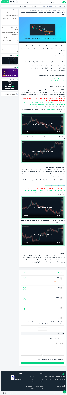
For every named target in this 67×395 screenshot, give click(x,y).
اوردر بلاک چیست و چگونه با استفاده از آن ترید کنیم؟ (55, 185)
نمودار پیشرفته (23, 2)
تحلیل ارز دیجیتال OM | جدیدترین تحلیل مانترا (11, 37)
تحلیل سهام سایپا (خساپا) (14, 46)
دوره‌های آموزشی (51, 2)
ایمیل (41, 354)
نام (63, 354)
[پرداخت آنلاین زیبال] (12, 379)
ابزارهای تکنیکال (49, 10)
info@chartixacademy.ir (60, 386)
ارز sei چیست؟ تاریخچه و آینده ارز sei (12, 15)
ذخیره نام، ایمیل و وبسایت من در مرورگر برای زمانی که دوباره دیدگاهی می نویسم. (50, 359)
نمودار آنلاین (41, 384)
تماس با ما (32, 376)
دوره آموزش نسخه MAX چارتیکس (30, 387)
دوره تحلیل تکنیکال (31, 384)
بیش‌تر (28, 2)
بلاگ (46, 2)
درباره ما (42, 379)
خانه (56, 2)
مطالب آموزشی (43, 10)
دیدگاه (63, 341)
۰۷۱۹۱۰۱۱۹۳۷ (62, 385)
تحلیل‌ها (37, 2)
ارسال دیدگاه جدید (24, 272)
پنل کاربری (41, 376)
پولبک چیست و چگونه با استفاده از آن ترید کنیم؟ (10, 23)
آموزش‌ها (32, 2)
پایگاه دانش (42, 2)
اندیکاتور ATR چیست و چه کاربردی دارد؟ (11, 12)
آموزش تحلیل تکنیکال (61, 10)
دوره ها (32, 379)
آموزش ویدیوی (55, 10)
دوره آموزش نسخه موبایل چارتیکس (39, 387)
